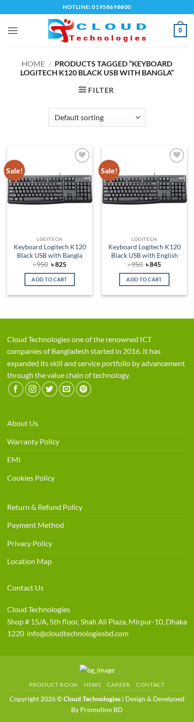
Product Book (53, 684)
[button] (12, 30)
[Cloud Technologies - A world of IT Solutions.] (97, 30)
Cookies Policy (31, 477)
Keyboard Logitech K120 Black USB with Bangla (50, 251)
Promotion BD (101, 710)
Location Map (29, 561)
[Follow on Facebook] (16, 389)
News (92, 684)
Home (33, 63)
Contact (150, 684)
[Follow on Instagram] (32, 389)
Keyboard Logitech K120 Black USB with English (144, 251)
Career (118, 684)
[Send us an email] (66, 389)
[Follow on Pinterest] (83, 389)
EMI (14, 459)
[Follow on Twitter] (49, 389)
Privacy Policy (29, 543)
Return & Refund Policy (44, 506)
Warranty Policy (33, 441)
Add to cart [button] (50, 279)
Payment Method (35, 524)
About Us (22, 422)
